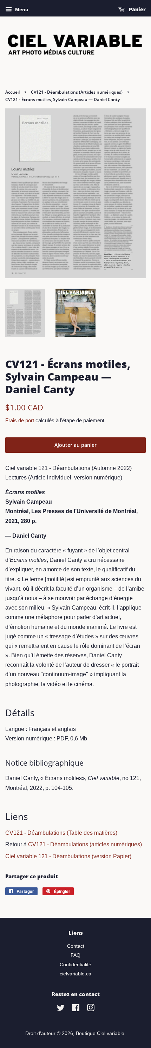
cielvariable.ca (75, 973)
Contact (75, 946)
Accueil (12, 92)
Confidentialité (75, 964)
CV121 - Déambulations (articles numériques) (85, 844)
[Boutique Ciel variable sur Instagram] (90, 1009)
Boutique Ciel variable (100, 1033)
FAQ (75, 955)
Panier (136, 9)
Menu (21, 9)
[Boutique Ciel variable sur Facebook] (76, 1009)
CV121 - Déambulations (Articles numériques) (77, 92)
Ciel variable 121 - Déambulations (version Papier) (68, 856)
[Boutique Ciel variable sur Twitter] (61, 1009)
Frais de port (19, 420)
